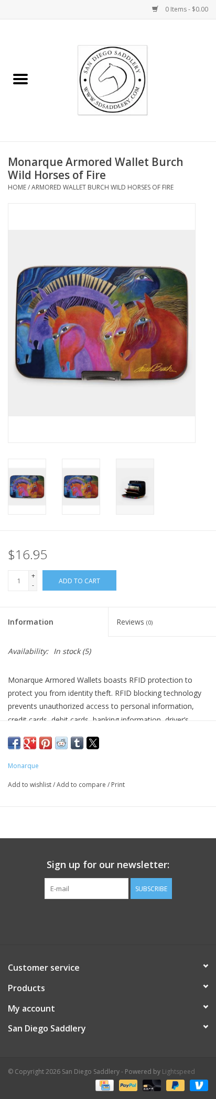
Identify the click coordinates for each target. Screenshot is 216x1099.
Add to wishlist (30, 784)
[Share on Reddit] (61, 743)
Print (118, 784)
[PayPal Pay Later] (174, 1084)
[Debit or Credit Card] (151, 1084)
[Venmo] (197, 1084)
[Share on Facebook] (14, 743)
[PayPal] (127, 1084)
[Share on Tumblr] (77, 743)
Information (30, 622)
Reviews (134, 622)
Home (17, 187)
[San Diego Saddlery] (128, 79)
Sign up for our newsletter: (108, 864)
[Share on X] (93, 743)
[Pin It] (45, 743)
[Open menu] (20, 78)
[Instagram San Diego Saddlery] (117, 920)
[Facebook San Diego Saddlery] (98, 920)
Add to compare (82, 784)
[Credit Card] (103, 1084)
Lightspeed (178, 1071)
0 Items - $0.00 (186, 9)
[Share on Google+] (30, 743)
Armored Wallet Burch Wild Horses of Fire (102, 187)
